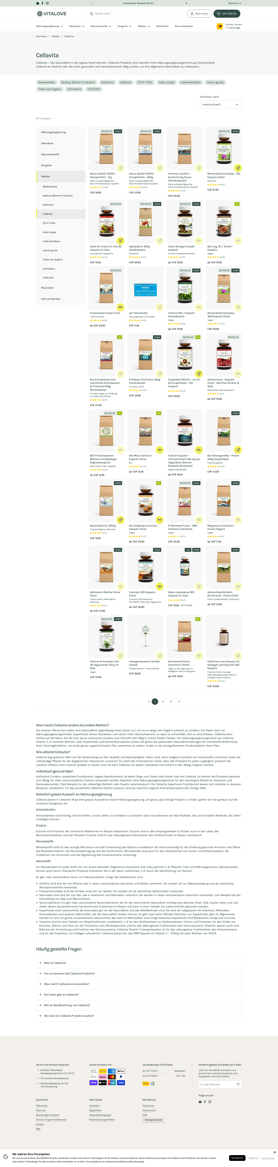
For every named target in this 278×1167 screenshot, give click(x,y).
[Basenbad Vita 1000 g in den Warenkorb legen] (120, 520)
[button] (226, 14)
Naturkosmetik (50, 154)
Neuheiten (47, 287)
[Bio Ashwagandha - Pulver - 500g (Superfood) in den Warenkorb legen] (238, 450)
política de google (135, 1161)
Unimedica (74, 89)
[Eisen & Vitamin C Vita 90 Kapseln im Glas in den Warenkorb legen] (120, 241)
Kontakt (40, 1124)
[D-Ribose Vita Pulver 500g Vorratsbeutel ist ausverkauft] (160, 374)
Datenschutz (149, 1110)
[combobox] (135, 14)
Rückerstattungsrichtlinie (102, 1119)
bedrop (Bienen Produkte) (78, 82)
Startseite (41, 36)
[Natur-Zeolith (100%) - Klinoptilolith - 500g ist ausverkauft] (160, 168)
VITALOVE (94, 89)
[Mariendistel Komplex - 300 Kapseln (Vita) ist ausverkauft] (238, 307)
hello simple (166, 82)
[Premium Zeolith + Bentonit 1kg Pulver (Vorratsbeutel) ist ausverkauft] (199, 168)
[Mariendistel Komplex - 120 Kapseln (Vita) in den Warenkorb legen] (238, 168)
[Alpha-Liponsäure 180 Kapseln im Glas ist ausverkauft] (199, 586)
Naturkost (47, 143)
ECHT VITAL (145, 82)
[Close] (274, 1152)
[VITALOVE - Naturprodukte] (51, 14)
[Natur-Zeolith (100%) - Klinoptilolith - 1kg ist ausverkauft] (120, 168)
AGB (145, 1114)
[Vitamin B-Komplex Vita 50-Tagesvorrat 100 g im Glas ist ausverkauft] (120, 656)
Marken (56, 36)
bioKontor (107, 82)
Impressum (148, 1105)
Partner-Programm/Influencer (51, 1119)
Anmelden (94, 1105)
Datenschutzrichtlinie (116, 1161)
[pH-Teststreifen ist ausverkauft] (160, 307)
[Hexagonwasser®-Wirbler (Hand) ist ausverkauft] (160, 656)
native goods (215, 82)
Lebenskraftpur (191, 82)
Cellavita (125, 82)
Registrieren (95, 1110)
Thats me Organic (53, 259)
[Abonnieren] (238, 1085)
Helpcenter (42, 1105)
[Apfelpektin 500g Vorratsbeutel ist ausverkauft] (160, 241)
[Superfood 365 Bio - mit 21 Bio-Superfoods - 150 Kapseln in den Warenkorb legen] (199, 374)
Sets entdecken (50, 299)
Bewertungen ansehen (47, 1114)
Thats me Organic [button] (49, 89)
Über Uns (41, 1110)
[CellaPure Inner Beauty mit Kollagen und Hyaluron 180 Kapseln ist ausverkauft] (238, 656)
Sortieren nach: (209, 97)
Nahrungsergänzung (53, 132)
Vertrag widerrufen (153, 1120)
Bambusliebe (46, 82)
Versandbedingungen (100, 1114)
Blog (38, 1128)
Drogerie (46, 165)
